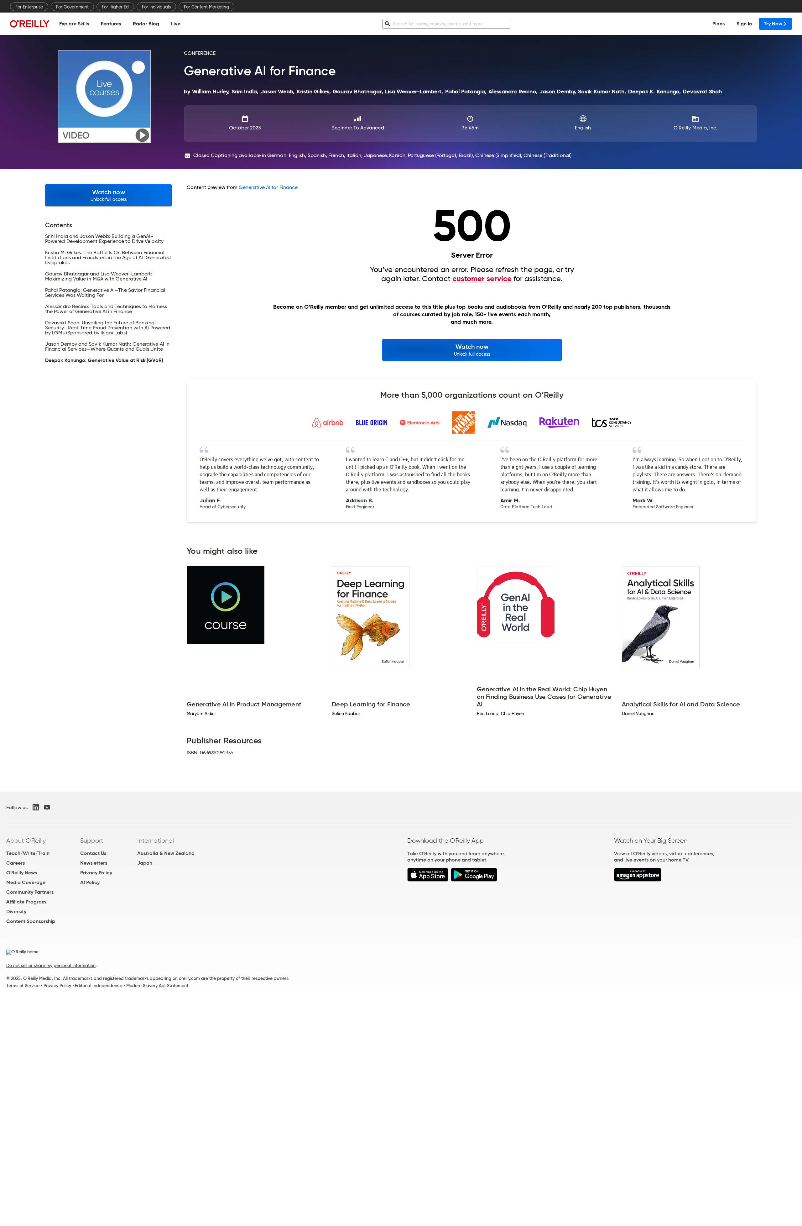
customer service (482, 278)
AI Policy (90, 882)
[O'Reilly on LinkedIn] (36, 807)
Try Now (773, 23)
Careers (15, 863)
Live (175, 23)
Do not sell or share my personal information (51, 965)
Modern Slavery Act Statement (157, 985)
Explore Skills (74, 23)
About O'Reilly (26, 840)
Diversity (16, 911)
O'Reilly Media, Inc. (696, 128)
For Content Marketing (206, 7)
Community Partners (30, 892)
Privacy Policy (96, 872)
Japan (144, 863)
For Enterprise (29, 7)
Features (111, 23)
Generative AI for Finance (268, 187)
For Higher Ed (115, 7)
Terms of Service (22, 985)
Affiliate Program (26, 902)
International (155, 840)
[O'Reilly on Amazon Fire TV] (637, 880)
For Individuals (156, 7)
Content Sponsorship (30, 921)
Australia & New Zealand (166, 853)
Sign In (744, 23)
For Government (72, 7)
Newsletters (93, 863)
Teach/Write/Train (27, 853)
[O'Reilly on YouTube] (47, 807)
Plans (718, 23)
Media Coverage (25, 882)
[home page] (29, 24)
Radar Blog (146, 23)
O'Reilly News (21, 872)
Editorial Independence (98, 985)
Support (91, 840)
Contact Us (93, 853)
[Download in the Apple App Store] (427, 880)
